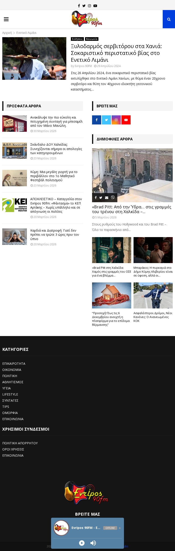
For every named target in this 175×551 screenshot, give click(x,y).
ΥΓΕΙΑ (6, 388)
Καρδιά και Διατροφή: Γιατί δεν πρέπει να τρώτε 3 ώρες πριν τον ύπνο (54, 234)
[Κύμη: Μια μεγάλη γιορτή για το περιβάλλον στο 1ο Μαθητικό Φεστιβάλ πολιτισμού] (14, 178)
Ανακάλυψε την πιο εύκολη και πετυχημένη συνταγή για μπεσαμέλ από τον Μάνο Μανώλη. (56, 121)
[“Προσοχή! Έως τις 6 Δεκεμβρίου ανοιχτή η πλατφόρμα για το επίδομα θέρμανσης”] (111, 295)
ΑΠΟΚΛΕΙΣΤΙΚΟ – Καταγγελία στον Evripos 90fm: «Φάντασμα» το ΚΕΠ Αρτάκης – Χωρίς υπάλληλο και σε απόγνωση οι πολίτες (56, 205)
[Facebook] (79, 5)
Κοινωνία (91, 39)
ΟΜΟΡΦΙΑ (10, 413)
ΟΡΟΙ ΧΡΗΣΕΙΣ (13, 449)
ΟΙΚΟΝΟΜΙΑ (11, 369)
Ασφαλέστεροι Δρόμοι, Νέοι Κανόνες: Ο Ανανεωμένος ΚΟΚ (153, 317)
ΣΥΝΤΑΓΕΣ (10, 400)
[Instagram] (89, 5)
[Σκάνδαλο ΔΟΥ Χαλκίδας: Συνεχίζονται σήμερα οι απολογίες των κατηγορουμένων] (14, 150)
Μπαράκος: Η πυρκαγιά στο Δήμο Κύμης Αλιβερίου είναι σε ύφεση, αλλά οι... (153, 271)
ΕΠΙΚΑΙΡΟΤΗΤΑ (13, 363)
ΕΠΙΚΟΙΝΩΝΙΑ (12, 419)
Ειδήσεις (77, 39)
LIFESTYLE (10, 394)
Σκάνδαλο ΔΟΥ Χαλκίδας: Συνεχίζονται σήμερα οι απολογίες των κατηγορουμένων (56, 148)
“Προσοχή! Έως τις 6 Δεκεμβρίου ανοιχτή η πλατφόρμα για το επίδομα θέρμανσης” (111, 318)
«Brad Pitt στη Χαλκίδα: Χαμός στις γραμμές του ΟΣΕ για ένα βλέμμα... (111, 271)
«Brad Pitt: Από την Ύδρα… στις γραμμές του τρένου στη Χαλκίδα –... (131, 209)
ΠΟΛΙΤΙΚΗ (9, 376)
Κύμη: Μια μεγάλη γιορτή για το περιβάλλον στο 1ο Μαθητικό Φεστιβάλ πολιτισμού (53, 176)
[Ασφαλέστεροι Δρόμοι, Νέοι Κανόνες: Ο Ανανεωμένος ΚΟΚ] (153, 295)
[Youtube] (95, 5)
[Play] (81, 543)
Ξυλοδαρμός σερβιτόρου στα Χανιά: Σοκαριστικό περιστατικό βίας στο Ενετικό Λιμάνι (116, 52)
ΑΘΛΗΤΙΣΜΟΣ (12, 382)
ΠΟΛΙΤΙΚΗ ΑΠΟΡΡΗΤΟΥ (20, 443)
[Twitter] (84, 5)
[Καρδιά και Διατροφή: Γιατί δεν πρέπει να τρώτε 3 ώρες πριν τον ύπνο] (14, 236)
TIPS (5, 406)
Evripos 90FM (83, 66)
